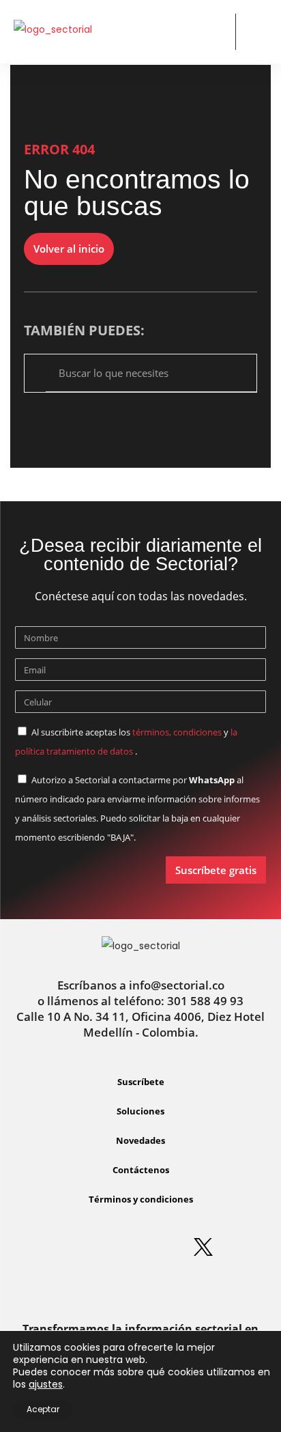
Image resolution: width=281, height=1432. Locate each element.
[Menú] (256, 33)
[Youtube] (245, 1247)
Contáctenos (141, 1170)
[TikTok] (140, 1285)
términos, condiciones (177, 732)
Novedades (140, 1140)
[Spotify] (162, 1247)
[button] (214, 31)
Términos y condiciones (141, 1199)
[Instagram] (120, 1247)
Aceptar (43, 1409)
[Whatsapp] (37, 1247)
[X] (203, 1247)
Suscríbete (140, 1082)
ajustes (46, 1384)
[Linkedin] (78, 1247)
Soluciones (140, 1111)
